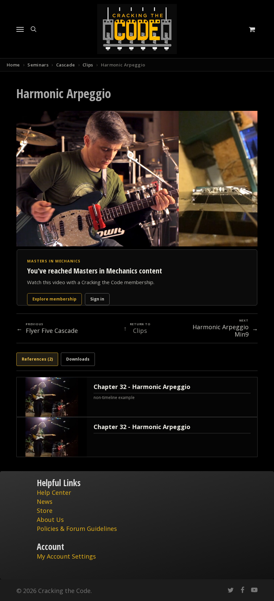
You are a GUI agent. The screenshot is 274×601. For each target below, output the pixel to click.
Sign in (97, 299)
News (44, 501)
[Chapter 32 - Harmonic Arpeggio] (137, 397)
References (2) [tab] (37, 359)
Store (44, 511)
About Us (50, 520)
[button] (20, 29)
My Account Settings (66, 556)
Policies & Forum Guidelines (77, 529)
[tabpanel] (137, 417)
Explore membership (54, 299)
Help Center (54, 492)
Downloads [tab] (78, 359)
